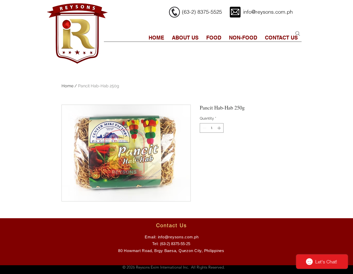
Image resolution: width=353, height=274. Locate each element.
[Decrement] (204, 127)
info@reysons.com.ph (268, 12)
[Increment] (219, 127)
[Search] (297, 33)
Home (67, 85)
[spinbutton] (211, 127)
